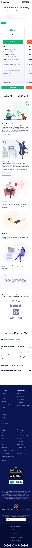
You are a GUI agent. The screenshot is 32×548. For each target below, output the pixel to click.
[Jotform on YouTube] (22, 545)
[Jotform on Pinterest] (19, 545)
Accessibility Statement (16, 537)
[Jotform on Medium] (13, 545)
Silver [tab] (16, 23)
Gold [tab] (21, 23)
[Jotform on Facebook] (5, 545)
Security (16, 533)
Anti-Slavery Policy (16, 540)
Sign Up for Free (25, 2)
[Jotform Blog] (16, 545)
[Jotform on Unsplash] (27, 545)
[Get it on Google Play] (16, 471)
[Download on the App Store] (16, 476)
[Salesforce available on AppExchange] (16, 482)
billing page (22, 206)
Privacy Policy (16, 530)
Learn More (6, 134)
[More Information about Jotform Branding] (22, 73)
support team (23, 238)
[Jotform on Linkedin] (10, 545)
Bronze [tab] (10, 23)
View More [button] (16, 377)
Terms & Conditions (16, 526)
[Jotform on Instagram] (24, 545)
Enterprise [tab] (27, 23)
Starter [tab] (3, 23)
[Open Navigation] (30, 2)
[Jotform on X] (7, 545)
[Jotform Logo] (5, 2)
